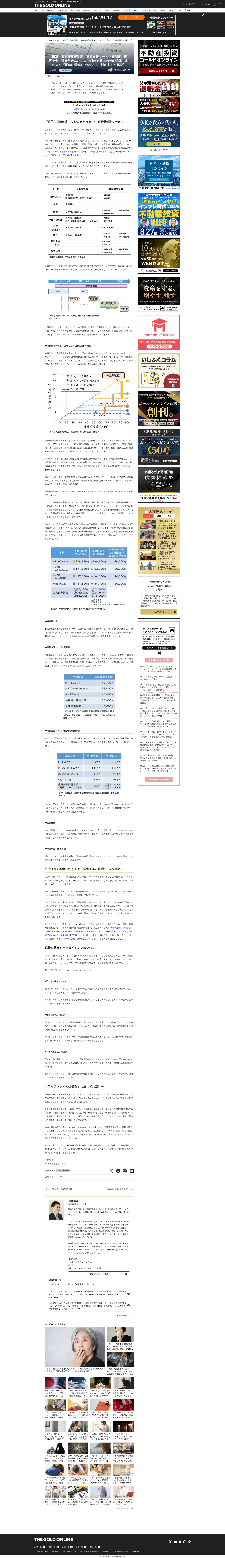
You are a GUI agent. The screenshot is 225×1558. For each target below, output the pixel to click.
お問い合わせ (84, 1551)
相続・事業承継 (48, 10)
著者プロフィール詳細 (99, 1274)
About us (136, 1551)
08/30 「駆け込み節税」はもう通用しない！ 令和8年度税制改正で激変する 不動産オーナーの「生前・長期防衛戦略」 (158, 723)
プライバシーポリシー (69, 1551)
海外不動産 (75, 10)
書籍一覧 (93, 1547)
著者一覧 (79, 1547)
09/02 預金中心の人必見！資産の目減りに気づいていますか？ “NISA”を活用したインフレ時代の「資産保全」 (158, 757)
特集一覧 (51, 1547)
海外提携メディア (123, 1551)
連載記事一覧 (122, 1315)
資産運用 (116, 10)
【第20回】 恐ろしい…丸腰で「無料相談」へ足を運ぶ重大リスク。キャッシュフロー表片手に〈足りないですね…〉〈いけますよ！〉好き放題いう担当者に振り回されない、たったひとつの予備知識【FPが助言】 (87, 1306)
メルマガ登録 (158, 612)
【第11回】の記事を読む (61, 1189)
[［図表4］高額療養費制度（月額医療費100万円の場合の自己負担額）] (89, 605)
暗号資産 (126, 10)
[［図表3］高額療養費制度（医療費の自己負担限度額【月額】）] (89, 428)
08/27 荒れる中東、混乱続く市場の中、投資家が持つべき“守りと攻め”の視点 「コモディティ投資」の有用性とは (158, 687)
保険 (107, 10)
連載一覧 (65, 1547)
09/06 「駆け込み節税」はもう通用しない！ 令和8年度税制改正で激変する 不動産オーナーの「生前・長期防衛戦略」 (158, 768)
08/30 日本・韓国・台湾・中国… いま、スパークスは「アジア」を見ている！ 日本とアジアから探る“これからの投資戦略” (158, 734)
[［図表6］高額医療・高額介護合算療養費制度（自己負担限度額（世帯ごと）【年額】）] (89, 789)
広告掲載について (108, 1551)
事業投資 (87, 10)
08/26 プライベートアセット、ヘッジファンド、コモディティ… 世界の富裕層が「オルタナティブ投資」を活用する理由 (158, 668)
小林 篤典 (73, 1201)
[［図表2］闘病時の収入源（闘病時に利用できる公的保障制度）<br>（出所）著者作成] (89, 312)
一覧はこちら (161, 32)
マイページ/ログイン (207, 4)
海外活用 (98, 10)
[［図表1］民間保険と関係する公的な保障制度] (89, 254)
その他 (171, 10)
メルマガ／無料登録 (188, 4)
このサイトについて (41, 1551)
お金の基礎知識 (65, 70)
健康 (163, 10)
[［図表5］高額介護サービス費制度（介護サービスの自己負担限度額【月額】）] (89, 712)
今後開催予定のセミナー (161, 18)
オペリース (145, 10)
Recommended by (122, 1508)
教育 (156, 10)
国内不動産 (62, 10)
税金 (136, 10)
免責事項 (55, 1551)
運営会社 (95, 1551)
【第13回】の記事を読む (116, 1189)
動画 (179, 10)
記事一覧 (38, 1547)
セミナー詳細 (131, 17)
